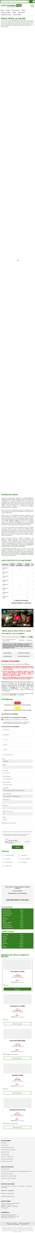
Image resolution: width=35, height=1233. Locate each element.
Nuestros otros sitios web (8, 1176)
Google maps (4, 1207)
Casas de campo (5, 12)
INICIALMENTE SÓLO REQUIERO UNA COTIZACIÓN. (15, 719)
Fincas (23, 10)
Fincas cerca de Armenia (14, 21)
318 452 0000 (13, 1186)
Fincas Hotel (16, 10)
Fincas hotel (7, 24)
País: (3, 758)
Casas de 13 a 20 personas (12, 20)
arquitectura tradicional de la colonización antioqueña (17, 545)
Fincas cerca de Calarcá (27, 21)
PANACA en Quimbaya (27, 554)
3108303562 (4, 1187)
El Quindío (4, 1143)
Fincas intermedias (26, 25)
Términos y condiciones (11, 1223)
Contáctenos (17, 14)
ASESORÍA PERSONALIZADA (7, 1196)
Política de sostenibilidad (13, 1224)
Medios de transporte (7, 1156)
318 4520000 (25, 688)
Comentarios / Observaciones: (9, 823)
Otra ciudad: (5, 770)
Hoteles (8, 10)
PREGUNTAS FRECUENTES (7, 1193)
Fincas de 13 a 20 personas (8, 23)
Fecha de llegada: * (6, 776)
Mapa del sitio (24, 1224)
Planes (14, 12)
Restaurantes (5, 1154)
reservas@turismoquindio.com (10, 1216)
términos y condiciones (14, 831)
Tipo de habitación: (7, 793)
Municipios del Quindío (7, 1147)
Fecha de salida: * (6, 782)
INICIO (2, 10)
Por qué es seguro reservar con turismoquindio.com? (16, 1171)
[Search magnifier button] (28, 1)
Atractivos (21, 12)
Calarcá (3, 20)
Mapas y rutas (5, 1152)
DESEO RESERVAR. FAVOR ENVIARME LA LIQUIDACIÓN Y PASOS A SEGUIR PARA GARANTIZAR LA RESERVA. (16, 723)
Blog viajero (4, 1145)
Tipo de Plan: (5, 788)
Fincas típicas (4, 26)
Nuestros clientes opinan (8, 1178)
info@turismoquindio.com (9, 689)
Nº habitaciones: (6, 799)
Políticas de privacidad (24, 1223)
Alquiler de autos (6, 14)
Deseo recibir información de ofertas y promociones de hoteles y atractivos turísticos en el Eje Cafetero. (16, 835)
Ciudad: (4, 764)
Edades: (4, 817)
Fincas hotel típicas (15, 25)
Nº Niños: (7, 811)
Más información (17, 1023)
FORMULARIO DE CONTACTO (8, 1217)
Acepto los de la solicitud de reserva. (17, 831)
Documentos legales (7, 1173)
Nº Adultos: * (5, 805)
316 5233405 (28, 1186)
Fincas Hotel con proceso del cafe (20, 24)
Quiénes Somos (5, 1169)
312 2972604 (21, 1186)
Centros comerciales (7, 1159)
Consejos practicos (6, 1161)
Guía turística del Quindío (8, 1149)
